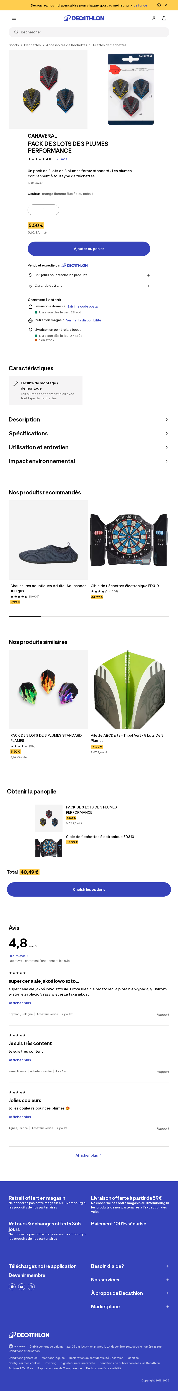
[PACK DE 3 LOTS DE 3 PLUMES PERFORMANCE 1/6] (48, 89)
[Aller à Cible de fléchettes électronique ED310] (49, 848)
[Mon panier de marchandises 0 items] (164, 18)
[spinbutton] (43, 210)
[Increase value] (54, 210)
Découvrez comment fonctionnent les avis (39, 961)
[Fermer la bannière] (165, 5)
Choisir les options (89, 889)
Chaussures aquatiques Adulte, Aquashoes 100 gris (48, 588)
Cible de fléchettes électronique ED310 (125, 586)
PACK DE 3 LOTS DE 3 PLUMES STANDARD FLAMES (46, 738)
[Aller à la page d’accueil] (83, 18)
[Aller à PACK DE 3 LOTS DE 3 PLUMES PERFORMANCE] (49, 818)
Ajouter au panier (89, 249)
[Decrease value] (33, 210)
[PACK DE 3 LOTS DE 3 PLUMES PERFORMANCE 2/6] (131, 89)
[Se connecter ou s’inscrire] (153, 18)
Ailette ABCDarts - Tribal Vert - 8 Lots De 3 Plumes (127, 738)
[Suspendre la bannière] (158, 5)
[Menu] (14, 18)
